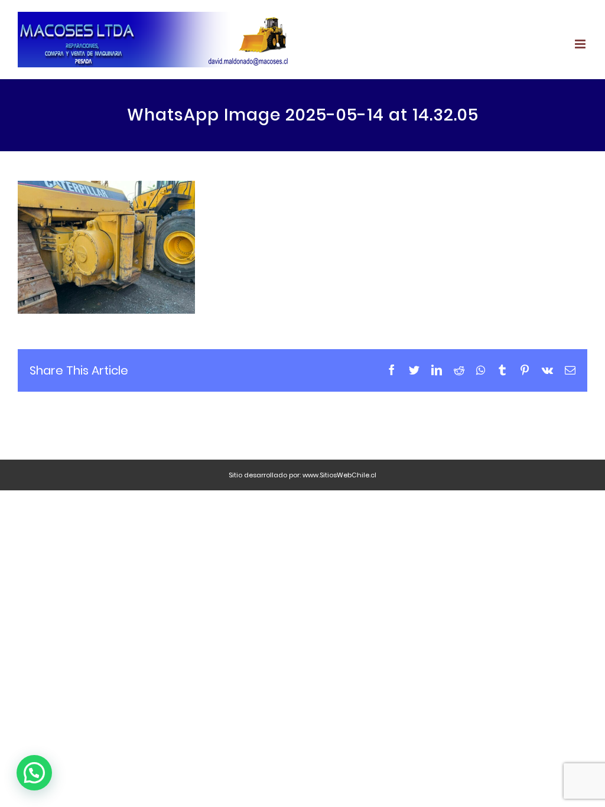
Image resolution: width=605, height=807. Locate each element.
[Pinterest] (524, 370)
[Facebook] (391, 370)
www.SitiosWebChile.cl (339, 475)
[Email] (570, 370)
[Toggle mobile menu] (581, 44)
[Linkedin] (436, 370)
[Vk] (547, 370)
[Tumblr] (502, 370)
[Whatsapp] (480, 370)
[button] (34, 772)
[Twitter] (414, 370)
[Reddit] (459, 370)
